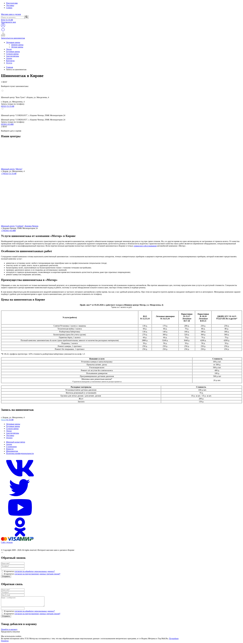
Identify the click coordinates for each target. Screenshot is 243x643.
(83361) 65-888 (7, 124)
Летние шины (17, 47)
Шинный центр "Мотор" (12, 169)
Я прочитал (29, 571)
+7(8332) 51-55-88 (8, 173)
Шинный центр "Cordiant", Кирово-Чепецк (19, 226)
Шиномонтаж (12, 451)
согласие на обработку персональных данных (35, 571)
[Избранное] (3, 31)
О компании (11, 446)
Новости (10, 449)
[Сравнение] (3, 36)
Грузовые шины (13, 51)
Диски (9, 49)
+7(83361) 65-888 (8, 230)
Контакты (10, 61)
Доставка (10, 5)
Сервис (9, 8)
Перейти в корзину (9, 629)
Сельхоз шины (12, 54)
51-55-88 (7, 20)
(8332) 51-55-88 (7, 106)
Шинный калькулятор (15, 442)
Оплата (9, 438)
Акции (9, 58)
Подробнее (174, 638)
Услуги (9, 63)
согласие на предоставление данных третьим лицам (37, 574)
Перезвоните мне (8, 22)
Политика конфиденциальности (20, 453)
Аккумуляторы (12, 56)
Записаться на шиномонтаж (13, 38)
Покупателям (12, 3)
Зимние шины (17, 45)
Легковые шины (13, 42)
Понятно (5, 641)
